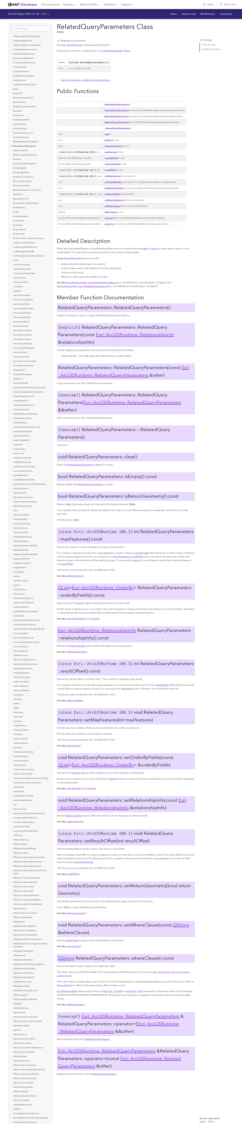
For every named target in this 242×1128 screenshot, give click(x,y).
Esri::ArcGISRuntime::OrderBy (103, 588)
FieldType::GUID (134, 991)
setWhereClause (112, 206)
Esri (64, 45)
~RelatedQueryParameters (117, 128)
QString (181, 925)
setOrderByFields (113, 182)
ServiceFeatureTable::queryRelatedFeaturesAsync (82, 286)
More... (127, 51)
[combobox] (30, 28)
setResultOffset (112, 194)
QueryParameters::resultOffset (127, 557)
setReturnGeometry (114, 200)
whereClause (111, 212)
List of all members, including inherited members (85, 80)
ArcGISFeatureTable (113, 51)
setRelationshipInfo (114, 188)
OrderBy (79, 603)
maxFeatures (111, 152)
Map (145, 249)
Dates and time (64, 985)
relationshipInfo (112, 164)
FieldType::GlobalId (112, 991)
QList (63, 588)
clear (107, 134)
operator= (110, 218)
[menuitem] (173, 14)
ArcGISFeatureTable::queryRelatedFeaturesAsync (91, 283)
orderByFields (111, 158)
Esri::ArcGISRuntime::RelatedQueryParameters (123, 371)
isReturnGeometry (113, 146)
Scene (154, 249)
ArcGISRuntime (75, 45)
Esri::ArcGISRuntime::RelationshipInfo (135, 335)
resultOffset (110, 170)
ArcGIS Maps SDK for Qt (23, 14)
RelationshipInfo (77, 646)
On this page (205, 40)
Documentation (50, 4)
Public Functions (209, 45)
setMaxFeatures (112, 176)
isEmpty (108, 140)
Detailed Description (211, 49)
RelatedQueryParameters (117, 104)
